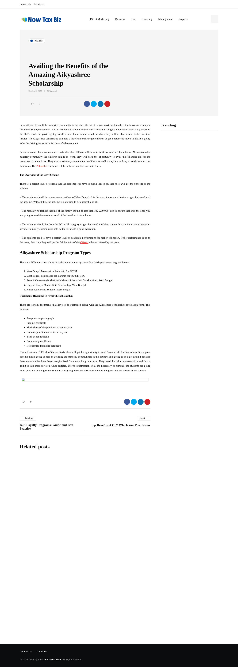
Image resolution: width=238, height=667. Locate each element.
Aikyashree (43, 166)
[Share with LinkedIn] (100, 104)
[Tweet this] (94, 104)
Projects (183, 19)
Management (165, 19)
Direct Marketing (99, 19)
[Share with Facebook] (87, 104)
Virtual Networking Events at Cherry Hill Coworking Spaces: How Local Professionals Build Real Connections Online (173, 186)
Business (120, 19)
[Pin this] (107, 104)
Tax (133, 19)
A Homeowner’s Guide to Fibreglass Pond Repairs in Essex (204, 236)
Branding (147, 19)
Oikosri (84, 242)
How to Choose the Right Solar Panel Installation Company (203, 179)
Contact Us (25, 4)
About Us (38, 4)
